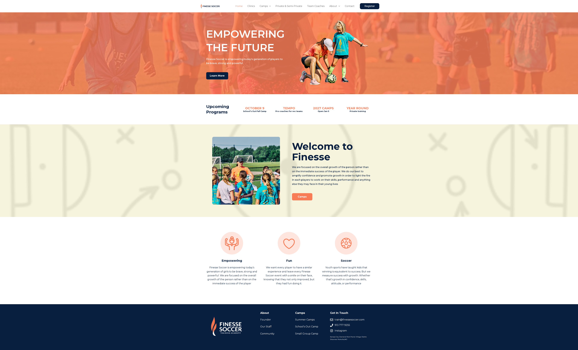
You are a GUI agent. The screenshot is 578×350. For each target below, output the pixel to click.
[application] (269, 6)
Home (239, 6)
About (333, 6)
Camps (264, 6)
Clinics (251, 6)
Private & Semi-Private (288, 6)
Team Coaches (316, 6)
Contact (349, 6)
